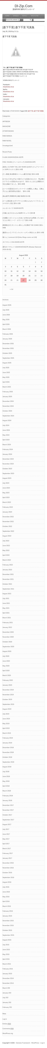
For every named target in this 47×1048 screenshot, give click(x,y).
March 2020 (7, 675)
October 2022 (7, 526)
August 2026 (7, 305)
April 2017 (6, 844)
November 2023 (8, 464)
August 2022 (7, 536)
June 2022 (6, 545)
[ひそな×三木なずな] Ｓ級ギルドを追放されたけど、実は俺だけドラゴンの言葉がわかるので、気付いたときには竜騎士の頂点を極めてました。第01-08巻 (23, 181)
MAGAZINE (6, 126)
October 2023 (7, 468)
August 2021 (7, 593)
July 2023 (6, 483)
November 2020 (8, 637)
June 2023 (6, 488)
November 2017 (8, 810)
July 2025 (6, 367)
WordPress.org (8, 1033)
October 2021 (7, 584)
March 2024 (7, 444)
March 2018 (7, 791)
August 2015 (7, 940)
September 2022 (8, 531)
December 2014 (8, 978)
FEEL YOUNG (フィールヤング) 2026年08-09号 (19, 162)
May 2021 (6, 608)
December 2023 (8, 459)
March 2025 (7, 387)
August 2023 (7, 478)
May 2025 (6, 377)
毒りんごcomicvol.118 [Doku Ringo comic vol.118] (20, 237)
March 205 (6, 988)
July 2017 (6, 829)
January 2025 (7, 396)
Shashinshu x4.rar (8, 87)
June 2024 (6, 430)
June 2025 (6, 372)
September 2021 (8, 589)
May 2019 (6, 723)
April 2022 (6, 555)
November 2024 (8, 406)
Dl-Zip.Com (23, 6)
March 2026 (7, 329)
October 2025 (7, 353)
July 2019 (6, 714)
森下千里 (30, 111)
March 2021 (7, 618)
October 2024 (7, 411)
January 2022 (7, 569)
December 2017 (8, 805)
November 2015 (8, 925)
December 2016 (8, 863)
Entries (7, 1024)
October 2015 (7, 930)
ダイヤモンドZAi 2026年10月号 (13, 242)
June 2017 (6, 834)
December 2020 (8, 632)
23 (41, 276)
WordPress (35, 1043)
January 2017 (7, 858)
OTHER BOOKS (15, 111)
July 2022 (6, 541)
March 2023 (7, 502)
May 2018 (6, 781)
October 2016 (7, 872)
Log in (5, 1019)
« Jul (11, 289)
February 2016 (8, 911)
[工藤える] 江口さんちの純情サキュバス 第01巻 (19, 213)
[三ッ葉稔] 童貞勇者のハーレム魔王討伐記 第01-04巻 (21, 174)
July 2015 (6, 945)
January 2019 (7, 743)
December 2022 (8, 517)
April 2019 (6, 728)
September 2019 (8, 704)
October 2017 (7, 815)
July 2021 (6, 598)
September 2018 (8, 762)
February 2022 (8, 565)
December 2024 (8, 401)
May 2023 (6, 493)
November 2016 (8, 868)
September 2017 (8, 820)
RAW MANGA (7, 136)
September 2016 (8, 877)
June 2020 (6, 661)
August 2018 (7, 767)
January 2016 (7, 916)
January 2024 (7, 454)
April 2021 (6, 613)
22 (35, 276)
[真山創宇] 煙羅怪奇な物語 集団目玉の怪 (16, 196)
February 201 (7, 1007)
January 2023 (7, 512)
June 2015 (6, 949)
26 (17, 280)
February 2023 (8, 507)
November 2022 (8, 521)
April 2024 (6, 440)
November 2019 (8, 694)
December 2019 (8, 690)
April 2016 (6, 901)
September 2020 (8, 646)
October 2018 (7, 757)
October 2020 (7, 642)
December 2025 (8, 343)
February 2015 (8, 969)
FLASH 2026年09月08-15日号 (13, 157)
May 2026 (6, 319)
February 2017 (8, 853)
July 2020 (6, 656)
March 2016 (7, 906)
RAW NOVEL (7, 141)
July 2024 (6, 425)
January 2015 (7, 973)
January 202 (7, 1002)
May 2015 (6, 954)
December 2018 (8, 747)
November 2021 (8, 579)
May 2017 (6, 839)
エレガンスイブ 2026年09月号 (13, 208)
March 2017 (7, 848)
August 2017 (7, 824)
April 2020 (6, 670)
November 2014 (8, 983)
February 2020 (8, 680)
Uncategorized (8, 145)
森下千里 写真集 (39, 111)
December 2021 (8, 574)
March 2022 (7, 560)
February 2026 (8, 334)
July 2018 (6, 771)
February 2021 (8, 622)
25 (11, 280)
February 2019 (8, 738)
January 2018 (7, 800)
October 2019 (7, 699)
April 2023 (6, 497)
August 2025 (7, 363)
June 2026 (6, 315)
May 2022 (6, 550)
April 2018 (6, 786)
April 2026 (6, 324)
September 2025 (8, 358)
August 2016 (7, 882)
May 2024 (6, 435)
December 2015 (8, 920)
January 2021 (7, 627)
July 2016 (6, 887)
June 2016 (6, 892)
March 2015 (7, 964)
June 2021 (6, 603)
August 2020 (7, 651)
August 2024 (7, 420)
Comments (8, 1028)
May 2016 (6, 897)
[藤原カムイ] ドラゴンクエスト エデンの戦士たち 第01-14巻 (23, 232)
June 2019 (6, 719)
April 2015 (6, 959)
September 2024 (8, 416)
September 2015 (8, 935)
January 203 (7, 993)
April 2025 (6, 382)
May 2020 (6, 666)
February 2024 (8, 449)
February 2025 (8, 392)
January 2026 (7, 339)
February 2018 (8, 795)
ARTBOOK (6, 121)
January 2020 (7, 685)
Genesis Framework (23, 1043)
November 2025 (8, 348)
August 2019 (7, 709)
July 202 (5, 997)
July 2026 (6, 310)
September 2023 (8, 473)
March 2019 (7, 733)
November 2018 (8, 752)
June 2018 (6, 776)
